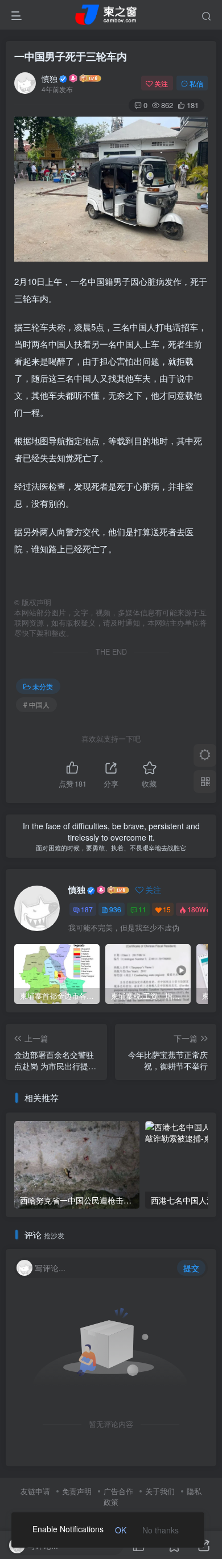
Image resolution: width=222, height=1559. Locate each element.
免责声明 (77, 1491)
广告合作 (118, 1491)
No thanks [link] (160, 1530)
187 (87, 909)
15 (167, 909)
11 (142, 909)
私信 (196, 83)
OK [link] (120, 1530)
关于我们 (160, 1491)
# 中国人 (36, 704)
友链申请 (35, 1491)
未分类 (42, 686)
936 (115, 909)
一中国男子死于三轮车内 (70, 56)
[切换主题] (205, 755)
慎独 (49, 78)
